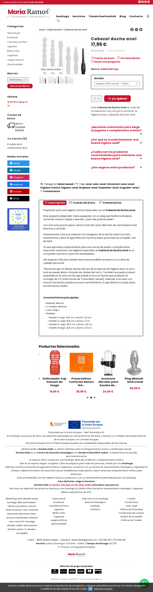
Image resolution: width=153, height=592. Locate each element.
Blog (123, 16)
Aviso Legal (131, 505)
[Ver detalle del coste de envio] (11, 125)
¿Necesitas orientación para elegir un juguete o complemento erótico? (116, 128)
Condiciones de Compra (131, 513)
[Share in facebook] (132, 29)
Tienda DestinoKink (102, 16)
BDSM (9, 498)
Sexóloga (62, 16)
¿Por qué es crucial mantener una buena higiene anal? (115, 141)
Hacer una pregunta (107, 61)
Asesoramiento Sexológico (118, 467)
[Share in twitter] (136, 29)
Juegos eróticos (15, 59)
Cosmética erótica (17, 41)
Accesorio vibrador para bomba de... (108, 382)
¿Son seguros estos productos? (113, 167)
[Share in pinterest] (141, 29)
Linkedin (17, 170)
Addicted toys (109, 69)
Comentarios (51, 191)
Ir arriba (131, 498)
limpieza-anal (88, 187)
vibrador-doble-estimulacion (22, 525)
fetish (9, 509)
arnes (35, 498)
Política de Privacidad (131, 509)
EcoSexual (12, 37)
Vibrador (27, 498)
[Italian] (17, 102)
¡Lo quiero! (119, 99)
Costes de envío (104, 58)
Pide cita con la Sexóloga (95, 498)
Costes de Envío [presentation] (83, 202)
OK (90, 589)
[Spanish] (26, 102)
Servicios (78, 16)
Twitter (16, 163)
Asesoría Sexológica (95, 502)
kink (36, 509)
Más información (103, 589)
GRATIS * (19, 123)
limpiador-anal (108, 187)
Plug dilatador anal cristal (135, 380)
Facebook (18, 184)
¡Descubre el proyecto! (105, 484)
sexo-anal (99, 184)
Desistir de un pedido (131, 516)
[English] (8, 102)
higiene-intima (50, 187)
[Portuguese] (20, 102)
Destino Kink (46, 449)
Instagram (18, 177)
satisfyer (33, 517)
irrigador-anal (129, 187)
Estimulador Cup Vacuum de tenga (54, 382)
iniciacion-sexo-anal (120, 184)
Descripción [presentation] (56, 202)
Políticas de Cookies (131, 520)
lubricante (12, 513)
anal (89, 184)
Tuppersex (12, 55)
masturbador (21, 517)
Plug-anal (17, 498)
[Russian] (23, 102)
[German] (14, 102)
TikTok (16, 198)
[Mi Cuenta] (148, 16)
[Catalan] (8, 106)
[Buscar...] (58, 21)
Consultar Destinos (20, 128)
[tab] (54, 203)
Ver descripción (130, 58)
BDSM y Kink (13, 50)
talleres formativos (31, 470)
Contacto (136, 16)
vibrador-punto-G (16, 529)
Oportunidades (15, 64)
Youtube (17, 191)
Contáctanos (131, 502)
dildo (19, 502)
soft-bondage (27, 521)
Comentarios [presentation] (111, 202)
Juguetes (12, 46)
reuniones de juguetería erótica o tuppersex (49, 467)
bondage (12, 502)
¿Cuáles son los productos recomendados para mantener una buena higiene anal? (116, 155)
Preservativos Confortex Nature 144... (81, 382)
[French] (11, 102)
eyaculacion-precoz (25, 506)
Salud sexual (13, 33)
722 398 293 (105, 539)
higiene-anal (69, 187)
